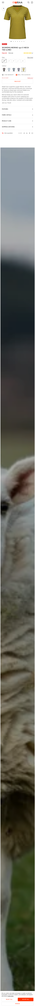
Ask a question (8, 133)
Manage (17, 1003)
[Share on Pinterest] (29, 133)
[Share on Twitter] (27, 133)
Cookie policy (10, 996)
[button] (28, 53)
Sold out (17, 81)
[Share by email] (32, 133)
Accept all (25, 999)
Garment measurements (26, 57)
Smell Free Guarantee (24, 74)
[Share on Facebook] (24, 133)
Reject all (9, 999)
